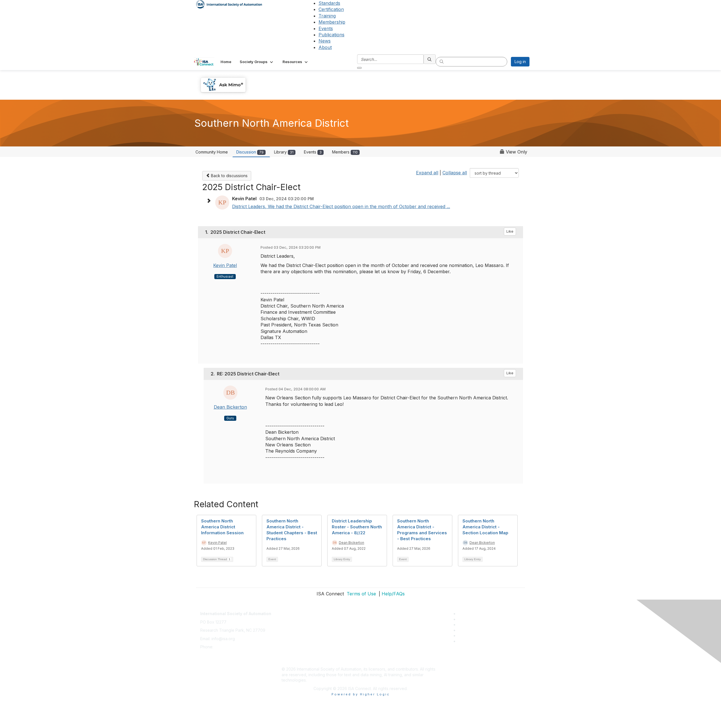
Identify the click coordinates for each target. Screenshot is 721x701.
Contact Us (292, 610)
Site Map (290, 660)
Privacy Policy (295, 627)
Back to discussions (229, 175)
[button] (256, 61)
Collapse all (454, 172)
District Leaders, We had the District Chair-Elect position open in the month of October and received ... (341, 206)
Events (326, 28)
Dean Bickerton (230, 407)
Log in (520, 61)
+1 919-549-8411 (229, 646)
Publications (331, 34)
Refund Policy (295, 644)
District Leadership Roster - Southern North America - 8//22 (357, 526)
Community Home (211, 152)
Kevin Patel (225, 265)
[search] (430, 59)
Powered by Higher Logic (360, 694)
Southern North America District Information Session (222, 526)
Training (327, 16)
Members (345, 152)
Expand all (427, 172)
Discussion (250, 152)
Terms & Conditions (300, 635)
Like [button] (509, 231)
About (325, 47)
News (325, 41)
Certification (331, 9)
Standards (329, 3)
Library (283, 152)
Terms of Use (360, 594)
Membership (332, 22)
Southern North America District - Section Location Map (485, 526)
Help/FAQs (393, 594)
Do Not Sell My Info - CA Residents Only (319, 652)
